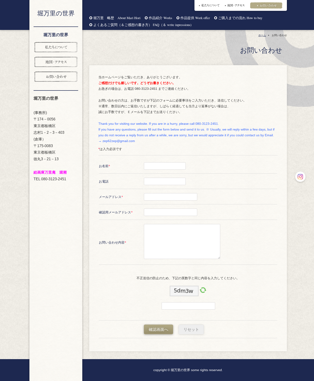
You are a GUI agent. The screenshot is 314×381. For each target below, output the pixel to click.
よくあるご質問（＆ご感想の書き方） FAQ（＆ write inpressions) (142, 25)
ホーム (262, 35)
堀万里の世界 (56, 13)
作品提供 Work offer (195, 18)
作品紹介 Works (160, 18)
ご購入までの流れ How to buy (240, 18)
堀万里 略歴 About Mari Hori (116, 18)
